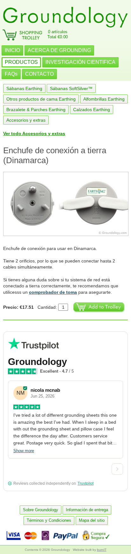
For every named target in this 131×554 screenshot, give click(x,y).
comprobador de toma (53, 292)
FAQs (11, 74)
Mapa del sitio (92, 520)
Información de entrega (87, 509)
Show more (23, 450)
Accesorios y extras (25, 120)
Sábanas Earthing (24, 88)
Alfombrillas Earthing (104, 99)
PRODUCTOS (21, 62)
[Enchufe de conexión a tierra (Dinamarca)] (65, 204)
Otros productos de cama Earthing (41, 99)
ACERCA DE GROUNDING (59, 50)
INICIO (12, 50)
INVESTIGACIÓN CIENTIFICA (80, 62)
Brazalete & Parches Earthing (36, 109)
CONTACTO (39, 74)
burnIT (102, 549)
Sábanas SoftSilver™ (71, 88)
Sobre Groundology (40, 509)
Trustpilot (85, 483)
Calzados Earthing (91, 109)
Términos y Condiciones (49, 520)
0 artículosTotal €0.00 (57, 34)
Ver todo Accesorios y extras (34, 133)
